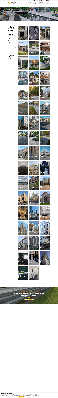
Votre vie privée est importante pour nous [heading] (7, 393)
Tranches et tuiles (35, 3)
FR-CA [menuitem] (48, 0)
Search (43, 0)
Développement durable (35, 0)
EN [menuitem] (46, 0)
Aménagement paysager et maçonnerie (41, 3)
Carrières (40, 0)
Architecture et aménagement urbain (29, 3)
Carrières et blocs (47, 3)
